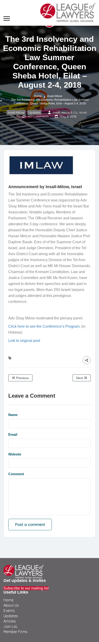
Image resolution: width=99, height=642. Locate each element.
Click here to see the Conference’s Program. (44, 326)
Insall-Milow (54, 96)
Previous (22, 378)
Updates (34, 112)
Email (12, 434)
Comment (16, 474)
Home (38, 96)
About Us (11, 605)
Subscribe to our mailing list (26, 588)
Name (12, 415)
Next (80, 378)
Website (14, 454)
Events (9, 610)
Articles (9, 621)
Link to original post (24, 341)
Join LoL (10, 626)
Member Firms (15, 631)
